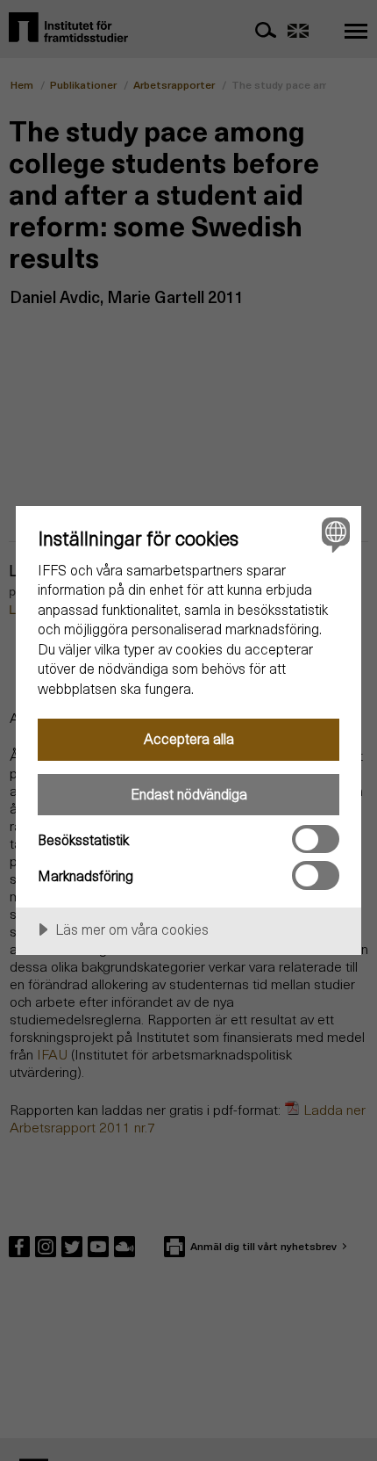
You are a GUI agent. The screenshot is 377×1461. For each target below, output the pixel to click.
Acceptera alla (189, 738)
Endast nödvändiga (189, 794)
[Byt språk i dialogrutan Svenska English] (333, 533)
